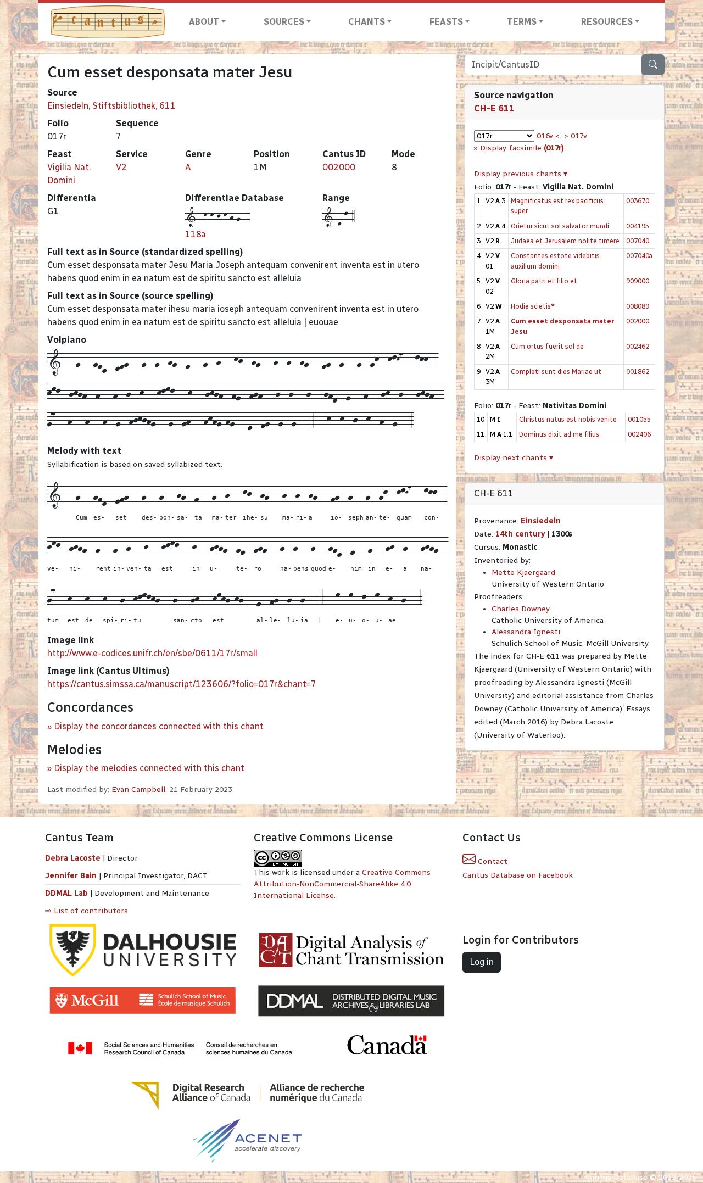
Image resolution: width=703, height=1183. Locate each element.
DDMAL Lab (66, 893)
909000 (637, 281)
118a (195, 234)
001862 (637, 371)
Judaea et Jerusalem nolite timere (565, 241)
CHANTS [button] (366, 21)
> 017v (575, 136)
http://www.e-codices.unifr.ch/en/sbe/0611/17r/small (152, 653)
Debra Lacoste (73, 858)
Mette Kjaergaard (523, 572)
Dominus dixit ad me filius (559, 434)
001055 (639, 419)
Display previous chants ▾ (520, 173)
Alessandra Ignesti (526, 632)
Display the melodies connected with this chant (149, 768)
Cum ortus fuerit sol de (547, 346)
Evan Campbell (138, 789)
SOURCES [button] (284, 21)
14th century (520, 534)
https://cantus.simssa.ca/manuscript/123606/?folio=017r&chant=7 (181, 684)
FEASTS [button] (446, 21)
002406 (639, 434)
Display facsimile (522, 148)
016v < (548, 136)
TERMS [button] (522, 21)
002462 (637, 346)
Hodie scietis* (533, 306)
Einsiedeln (541, 521)
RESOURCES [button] (607, 21)
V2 (121, 167)
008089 (637, 306)
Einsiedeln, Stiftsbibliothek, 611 (111, 106)
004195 (637, 226)
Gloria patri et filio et (544, 281)
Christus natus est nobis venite (568, 419)
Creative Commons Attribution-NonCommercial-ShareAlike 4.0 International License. (342, 884)
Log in (482, 962)
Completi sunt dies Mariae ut (556, 371)
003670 (637, 201)
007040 (637, 241)
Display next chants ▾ (513, 457)
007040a (639, 256)
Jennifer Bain (72, 875)
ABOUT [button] (204, 21)
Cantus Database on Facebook (517, 875)
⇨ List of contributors (86, 911)
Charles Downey (521, 608)
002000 (338, 167)
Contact (491, 861)
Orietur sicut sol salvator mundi (560, 226)
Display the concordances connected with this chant (159, 726)
